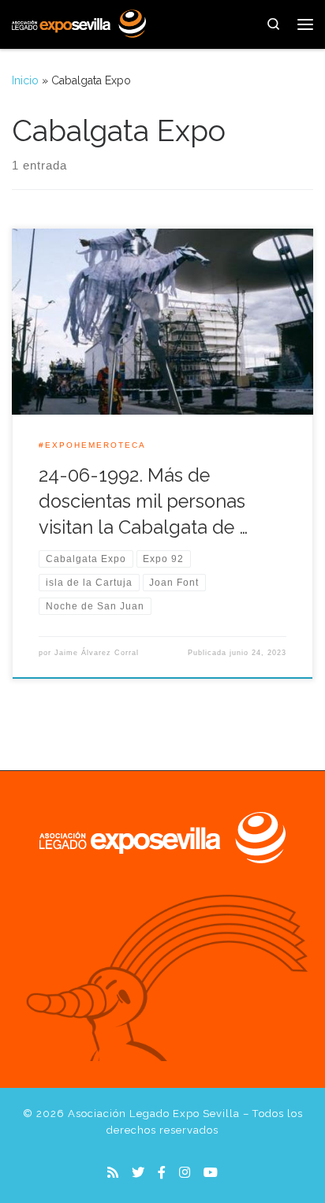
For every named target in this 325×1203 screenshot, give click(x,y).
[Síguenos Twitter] (138, 1173)
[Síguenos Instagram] (184, 1173)
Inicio (25, 80)
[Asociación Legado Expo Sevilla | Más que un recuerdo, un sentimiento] (79, 22)
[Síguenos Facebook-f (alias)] (162, 1173)
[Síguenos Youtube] (211, 1173)
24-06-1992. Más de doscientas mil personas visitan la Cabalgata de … (143, 501)
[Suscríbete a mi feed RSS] (112, 1173)
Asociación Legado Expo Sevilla (154, 1113)
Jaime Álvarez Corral (96, 653)
